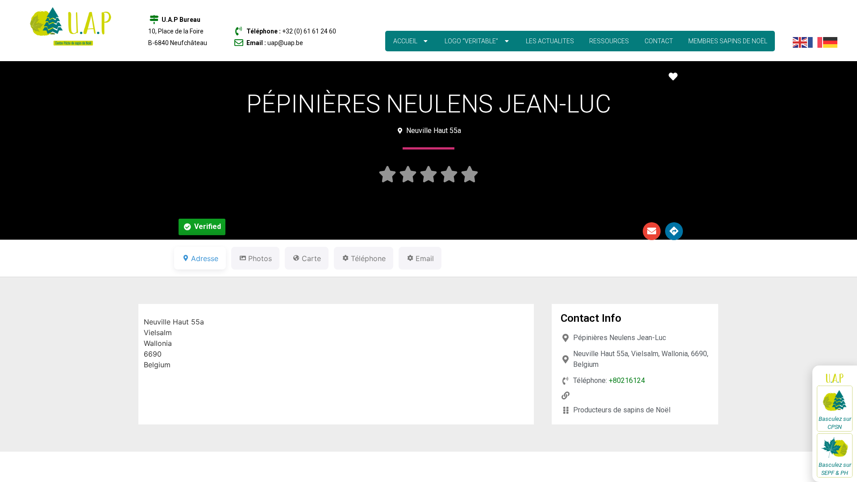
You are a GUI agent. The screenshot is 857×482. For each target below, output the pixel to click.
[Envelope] (652, 231)
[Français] (815, 41)
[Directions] (674, 231)
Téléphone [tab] (368, 258)
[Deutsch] (830, 41)
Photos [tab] (260, 258)
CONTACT (659, 41)
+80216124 (627, 380)
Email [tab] (425, 258)
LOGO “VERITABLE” (471, 41)
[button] (202, 227)
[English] (800, 41)
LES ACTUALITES (550, 41)
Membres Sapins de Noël (727, 41)
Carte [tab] (311, 258)
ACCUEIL (405, 41)
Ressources (609, 41)
